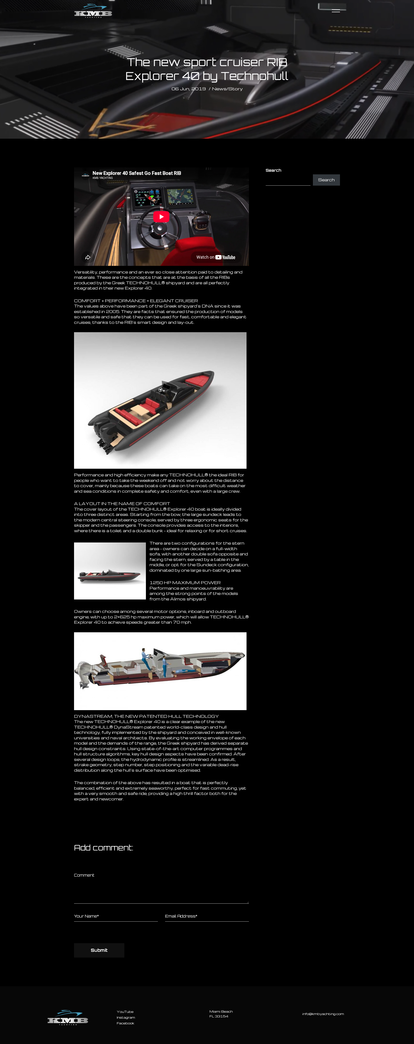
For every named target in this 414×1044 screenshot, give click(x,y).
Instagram (126, 1017)
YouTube (125, 1012)
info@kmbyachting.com (323, 1014)
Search (273, 170)
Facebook (125, 1023)
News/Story (227, 88)
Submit (99, 950)
